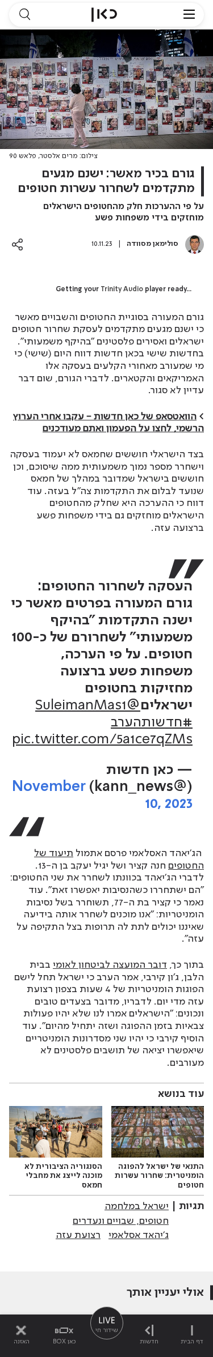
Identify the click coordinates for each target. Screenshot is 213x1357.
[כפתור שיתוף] (17, 244)
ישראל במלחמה (137, 1206)
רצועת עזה (78, 1235)
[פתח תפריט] (189, 15)
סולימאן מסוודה (152, 244)
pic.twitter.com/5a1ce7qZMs (102, 740)
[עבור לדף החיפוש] (24, 15)
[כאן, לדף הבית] (104, 14)
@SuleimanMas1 (87, 706)
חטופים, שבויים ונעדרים (121, 1221)
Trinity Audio (122, 289)
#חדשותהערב (152, 723)
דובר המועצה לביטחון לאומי (110, 965)
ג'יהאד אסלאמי (138, 1235)
